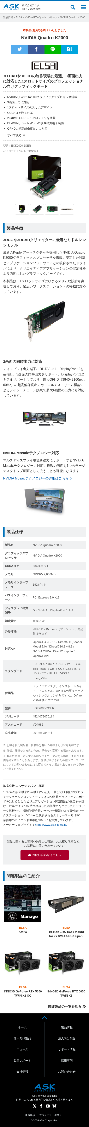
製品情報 (8, 17)
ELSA (19, 17)
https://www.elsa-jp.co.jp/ (51, 824)
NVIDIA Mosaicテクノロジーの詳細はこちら (36, 478)
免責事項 (30, 1115)
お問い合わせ (67, 1071)
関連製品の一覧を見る (64, 1006)
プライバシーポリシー (51, 1115)
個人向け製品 (22, 1038)
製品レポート (22, 1060)
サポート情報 (67, 1049)
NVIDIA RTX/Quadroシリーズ (41, 17)
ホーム (22, 1027)
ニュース (22, 1049)
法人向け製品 (67, 1038)
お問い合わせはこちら (46, 855)
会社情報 (22, 1071)
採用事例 (67, 1060)
